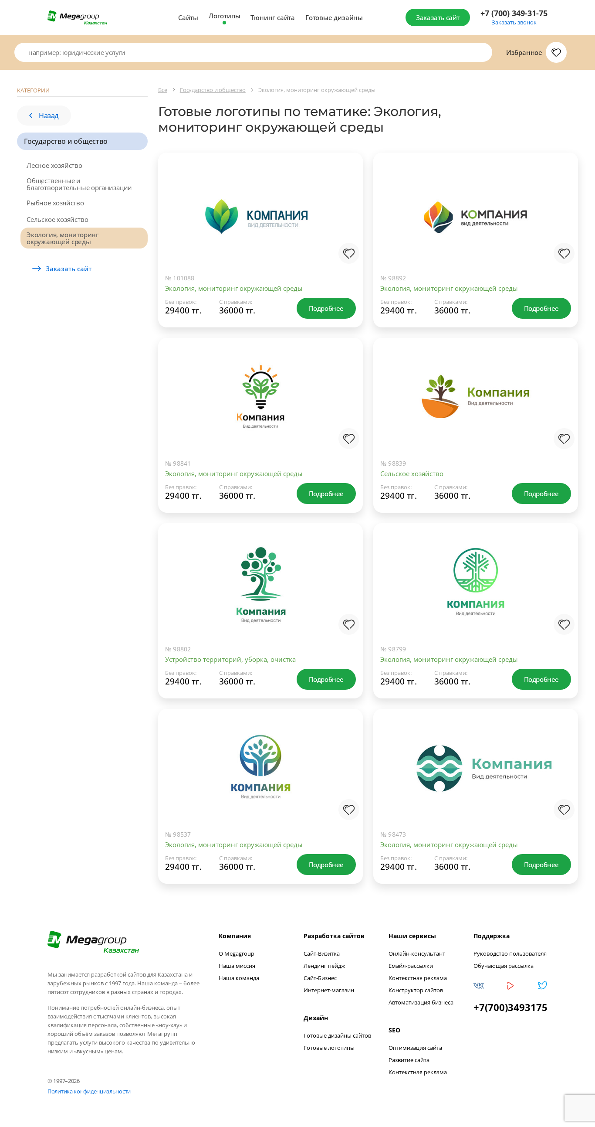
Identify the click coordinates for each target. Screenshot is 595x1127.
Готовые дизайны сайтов (337, 1035)
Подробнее (326, 308)
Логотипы (224, 15)
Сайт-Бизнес (320, 978)
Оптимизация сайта (415, 1048)
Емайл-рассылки (411, 966)
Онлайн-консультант (417, 953)
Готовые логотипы (329, 1048)
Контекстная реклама (418, 978)
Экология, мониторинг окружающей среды (63, 238)
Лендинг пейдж (324, 966)
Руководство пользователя (510, 953)
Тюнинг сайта (272, 17)
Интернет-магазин (329, 990)
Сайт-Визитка (322, 953)
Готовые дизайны (334, 17)
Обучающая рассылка (503, 966)
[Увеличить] (347, 231)
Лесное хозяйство (54, 165)
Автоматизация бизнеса (421, 1002)
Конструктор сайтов (416, 990)
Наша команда (239, 978)
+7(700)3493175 (510, 1007)
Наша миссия (237, 966)
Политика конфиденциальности (89, 1091)
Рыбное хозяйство (55, 202)
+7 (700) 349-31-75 (514, 13)
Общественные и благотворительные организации (79, 184)
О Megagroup (236, 953)
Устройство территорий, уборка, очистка (230, 659)
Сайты (188, 17)
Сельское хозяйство (57, 219)
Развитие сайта (409, 1060)
